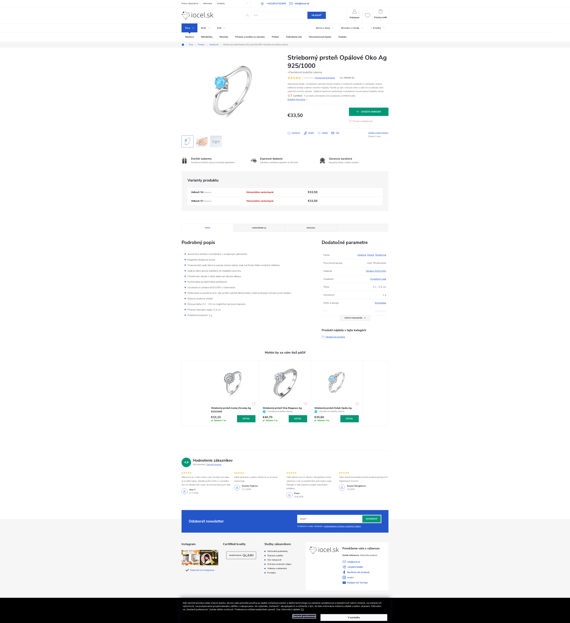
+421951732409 (355, 567)
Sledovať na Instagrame (202, 570)
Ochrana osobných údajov (279, 564)
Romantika (380, 303)
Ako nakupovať (274, 560)
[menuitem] (189, 28)
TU (302, 609)
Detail (246, 418)
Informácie (207, 3)
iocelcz (350, 577)
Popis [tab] (207, 228)
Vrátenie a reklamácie (277, 568)
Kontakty (221, 3)
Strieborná (380, 255)
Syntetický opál (378, 279)
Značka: (378, 133)
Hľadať (317, 15)
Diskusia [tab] (311, 228)
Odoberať (371, 518)
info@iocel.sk (353, 562)
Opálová (361, 255)
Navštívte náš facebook (358, 572)
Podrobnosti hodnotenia (325, 78)
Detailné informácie (296, 99)
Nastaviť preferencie (304, 616)
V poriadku (354, 617)
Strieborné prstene (335, 337)
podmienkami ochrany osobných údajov (342, 526)
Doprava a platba (275, 555)
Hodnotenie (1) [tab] (259, 228)
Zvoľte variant (371, 111)
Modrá (370, 255)
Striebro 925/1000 (376, 271)
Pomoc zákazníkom (190, 3)
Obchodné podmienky (277, 551)
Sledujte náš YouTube (357, 582)
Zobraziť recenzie (213, 464)
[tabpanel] (233, 393)
